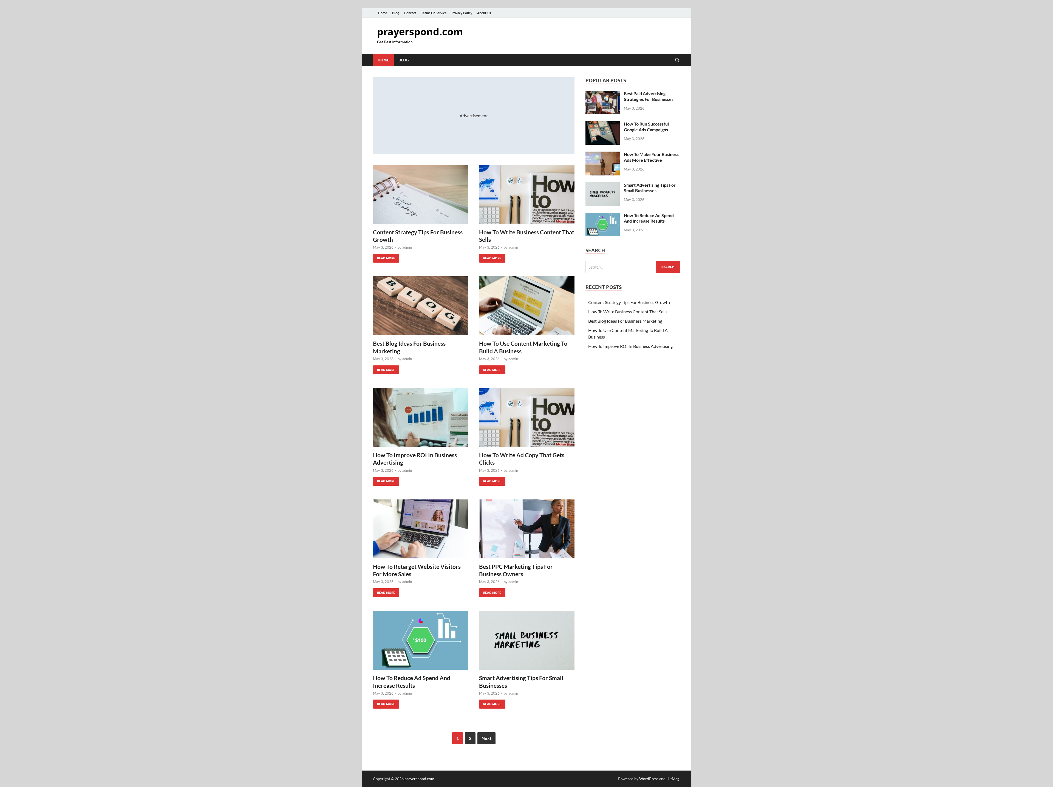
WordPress (648, 778)
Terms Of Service (434, 13)
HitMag (672, 778)
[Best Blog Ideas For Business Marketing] (420, 305)
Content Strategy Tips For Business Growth (629, 302)
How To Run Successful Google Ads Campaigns (646, 126)
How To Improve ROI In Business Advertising (630, 346)
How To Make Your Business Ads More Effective (651, 157)
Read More (384, 257)
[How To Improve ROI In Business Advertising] (420, 417)
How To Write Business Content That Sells (627, 311)
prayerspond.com (420, 31)
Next (486, 738)
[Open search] (677, 60)
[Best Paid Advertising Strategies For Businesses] (602, 93)
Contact (410, 13)
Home (382, 13)
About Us (484, 13)
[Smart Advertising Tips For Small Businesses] (526, 640)
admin (407, 247)
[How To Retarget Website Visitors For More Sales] (420, 528)
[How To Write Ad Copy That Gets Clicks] (526, 417)
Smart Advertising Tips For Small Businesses (650, 187)
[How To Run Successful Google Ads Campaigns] (602, 124)
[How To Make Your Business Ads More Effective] (602, 154)
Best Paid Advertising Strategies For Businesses (648, 96)
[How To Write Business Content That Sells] (526, 194)
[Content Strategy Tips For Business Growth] (420, 194)
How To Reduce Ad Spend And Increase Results (649, 218)
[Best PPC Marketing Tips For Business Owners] (526, 528)
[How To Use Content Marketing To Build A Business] (526, 305)
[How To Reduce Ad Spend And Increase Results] (420, 640)
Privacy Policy (462, 13)
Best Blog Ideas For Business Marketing (625, 320)
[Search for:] (632, 267)
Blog (395, 13)
